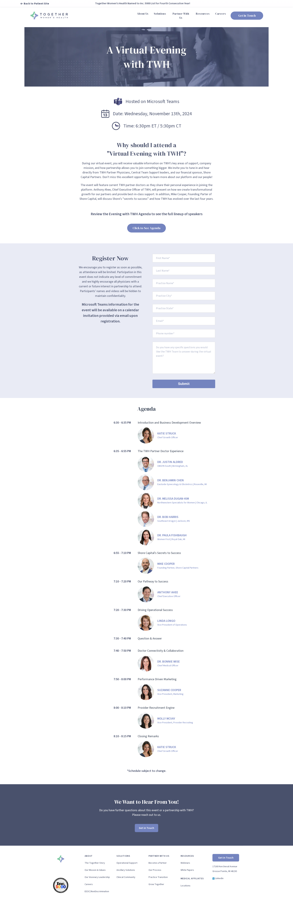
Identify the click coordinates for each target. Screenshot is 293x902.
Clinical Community (125, 877)
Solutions (123, 856)
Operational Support (126, 863)
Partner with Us (159, 856)
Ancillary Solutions (125, 870)
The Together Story (95, 863)
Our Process (155, 870)
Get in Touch (146, 828)
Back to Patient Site (36, 3)
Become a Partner (158, 863)
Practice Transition (158, 877)
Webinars (185, 863)
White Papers (187, 870)
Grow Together (156, 884)
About (89, 856)
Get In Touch (247, 15)
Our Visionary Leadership (97, 877)
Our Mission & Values (95, 870)
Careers (89, 884)
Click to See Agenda (146, 228)
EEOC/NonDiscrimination (97, 891)
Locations (185, 885)
